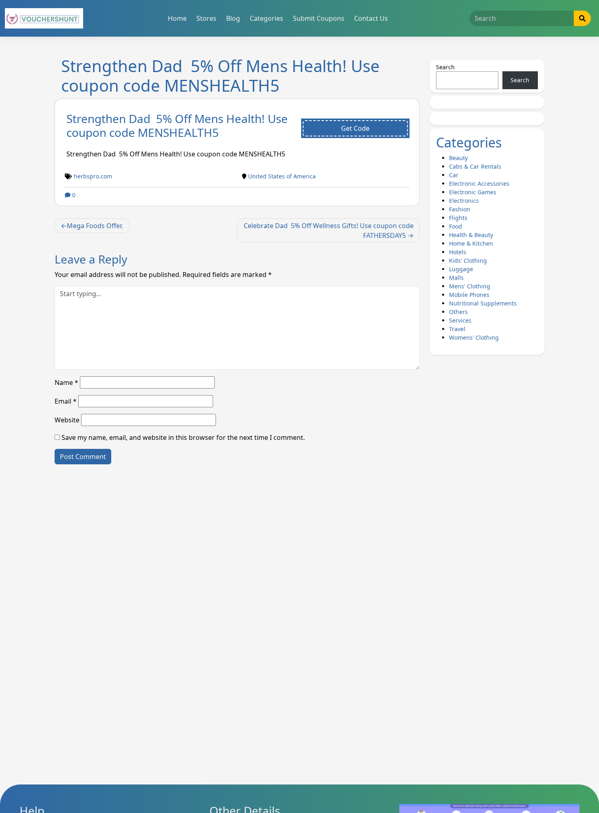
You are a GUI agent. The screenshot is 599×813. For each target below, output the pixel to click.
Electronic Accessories (479, 183)
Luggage (461, 269)
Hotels (457, 252)
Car (453, 175)
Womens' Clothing (474, 337)
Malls (456, 277)
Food (455, 226)
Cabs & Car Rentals (475, 166)
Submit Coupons (318, 18)
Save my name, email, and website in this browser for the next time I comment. (183, 437)
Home (177, 18)
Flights (458, 218)
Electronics (464, 200)
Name (66, 382)
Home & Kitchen (471, 243)
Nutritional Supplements (483, 303)
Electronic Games (472, 192)
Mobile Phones (469, 295)
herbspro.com (93, 176)
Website (67, 419)
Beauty (458, 158)
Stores (206, 18)
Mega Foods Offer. (95, 225)
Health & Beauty (471, 235)
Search (445, 67)
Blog (233, 18)
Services (460, 320)
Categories (266, 18)
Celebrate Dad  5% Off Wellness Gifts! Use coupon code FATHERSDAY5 (329, 230)
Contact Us (371, 18)
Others (458, 312)
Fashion (459, 209)
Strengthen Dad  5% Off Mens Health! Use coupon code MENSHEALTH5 (177, 125)
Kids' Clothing (468, 260)
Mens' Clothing (469, 286)
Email (66, 401)
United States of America (282, 176)
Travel (457, 329)
